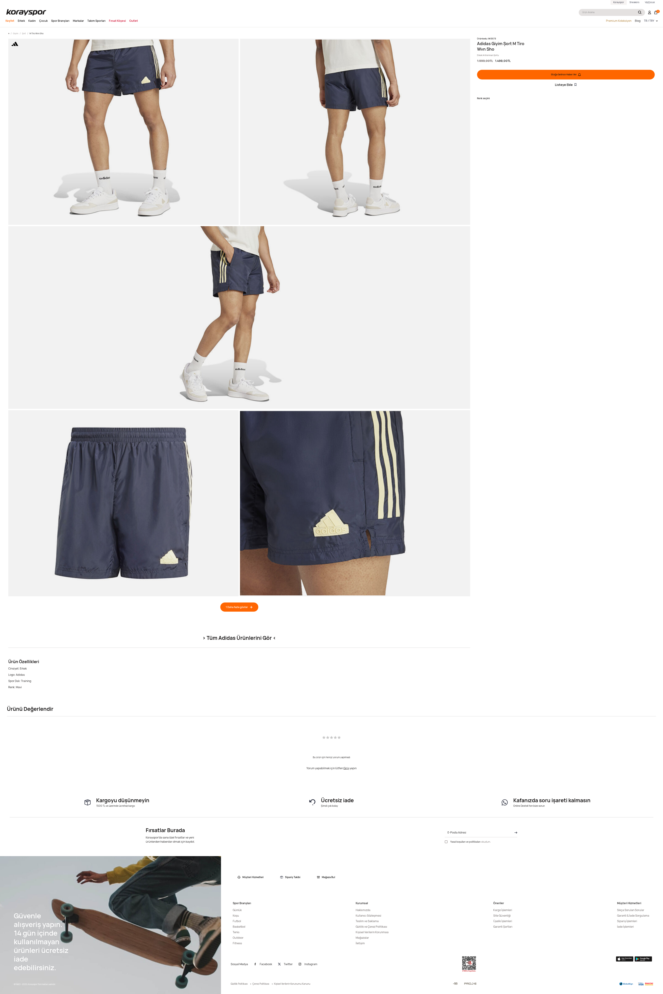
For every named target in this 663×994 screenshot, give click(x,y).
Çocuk (43, 21)
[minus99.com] (455, 983)
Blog (638, 21)
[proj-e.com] (470, 983)
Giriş (346, 768)
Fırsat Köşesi (117, 21)
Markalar (78, 21)
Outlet (133, 21)
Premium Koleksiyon (618, 21)
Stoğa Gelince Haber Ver (564, 74)
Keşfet (10, 21)
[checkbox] (446, 841)
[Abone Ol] (514, 832)
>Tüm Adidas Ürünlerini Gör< (239, 637)
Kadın (32, 21)
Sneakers (634, 2)
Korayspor (618, 2)
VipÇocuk (650, 2)
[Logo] (26, 12)
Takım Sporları (96, 21)
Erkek (21, 21)
